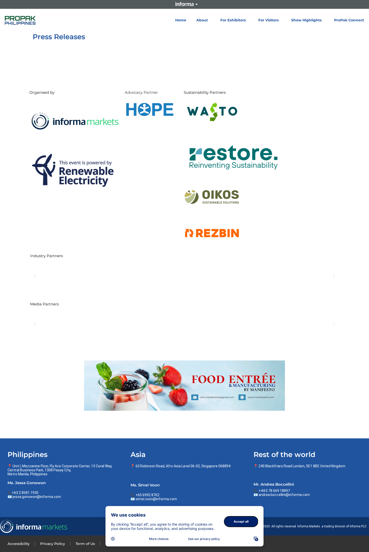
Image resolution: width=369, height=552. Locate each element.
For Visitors (268, 20)
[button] (35, 276)
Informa (184, 4)
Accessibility (19, 543)
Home (180, 20)
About (202, 20)
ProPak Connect (349, 20)
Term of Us (85, 543)
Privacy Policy (52, 543)
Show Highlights (306, 20)
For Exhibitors (233, 20)
